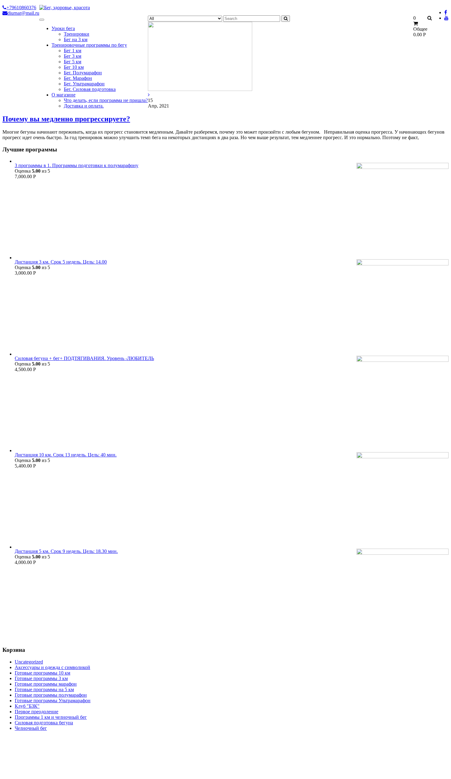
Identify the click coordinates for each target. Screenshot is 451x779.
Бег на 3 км (75, 39)
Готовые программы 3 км (41, 678)
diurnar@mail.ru (23, 13)
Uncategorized (29, 661)
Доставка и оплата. (84, 105)
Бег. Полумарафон (83, 72)
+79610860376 (21, 7)
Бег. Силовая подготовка (90, 89)
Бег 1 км (72, 50)
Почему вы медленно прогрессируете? (66, 119)
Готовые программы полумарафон (51, 695)
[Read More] (149, 94)
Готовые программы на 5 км (44, 689)
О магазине (63, 94)
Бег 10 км (74, 67)
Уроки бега (63, 28)
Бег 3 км (72, 56)
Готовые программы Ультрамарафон (53, 700)
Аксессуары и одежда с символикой (52, 667)
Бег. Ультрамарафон (84, 83)
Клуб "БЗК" (27, 706)
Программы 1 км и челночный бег (51, 717)
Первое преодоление (36, 711)
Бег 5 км (72, 61)
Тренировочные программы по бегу (89, 45)
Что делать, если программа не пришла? (106, 100)
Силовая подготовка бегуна (44, 722)
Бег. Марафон (78, 78)
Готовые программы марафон (46, 684)
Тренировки (76, 34)
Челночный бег (31, 728)
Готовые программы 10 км (42, 672)
